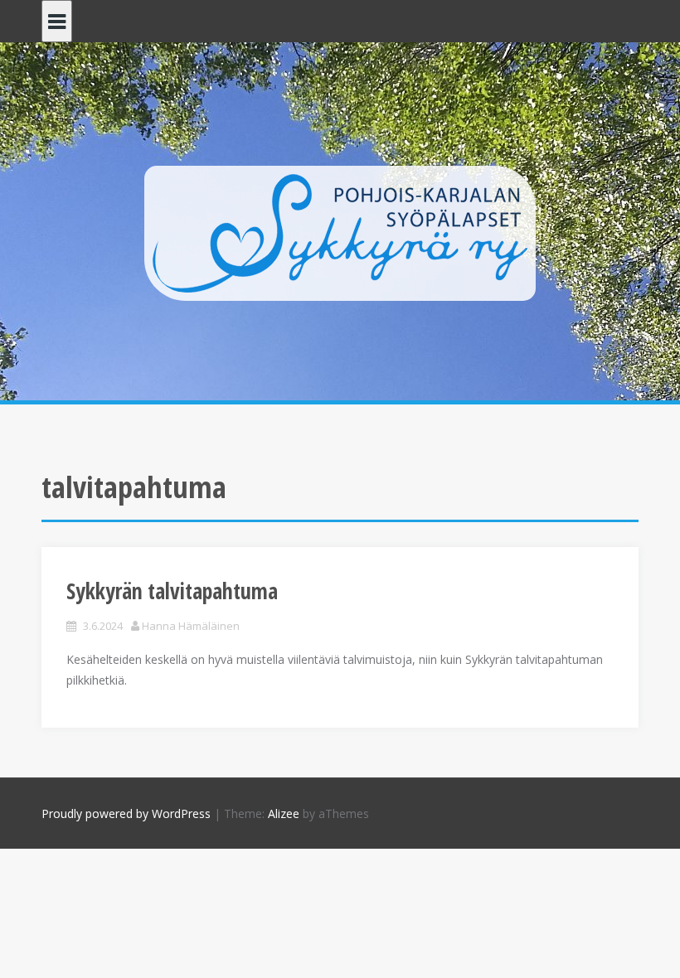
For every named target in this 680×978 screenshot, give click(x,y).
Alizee (283, 813)
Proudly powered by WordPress (126, 813)
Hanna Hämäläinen (191, 625)
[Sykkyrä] (340, 232)
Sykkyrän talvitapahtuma (172, 591)
